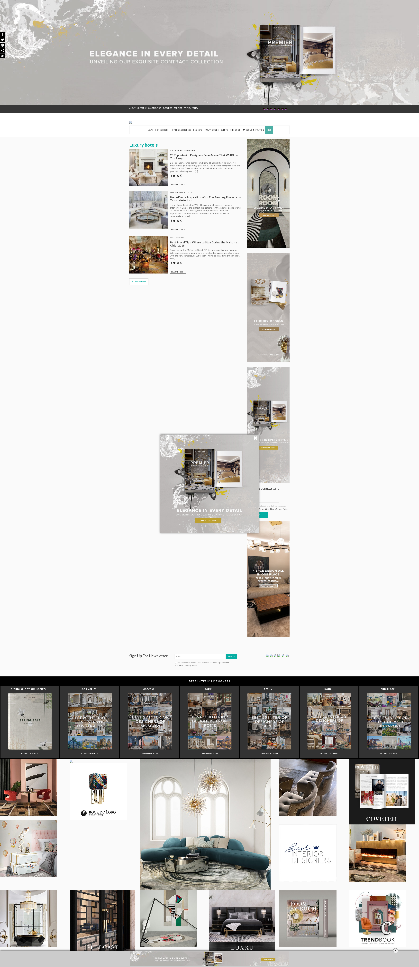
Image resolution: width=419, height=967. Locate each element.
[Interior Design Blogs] (130, 122)
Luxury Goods (211, 130)
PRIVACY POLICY (191, 108)
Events (224, 130)
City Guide (235, 130)
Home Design (161, 130)
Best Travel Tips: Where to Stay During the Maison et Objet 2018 (204, 244)
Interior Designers (181, 130)
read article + (178, 184)
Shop (268, 130)
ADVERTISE (141, 108)
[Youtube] (278, 655)
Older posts (139, 281)
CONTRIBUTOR (154, 108)
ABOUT (132, 108)
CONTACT (178, 108)
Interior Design (184, 193)
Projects (197, 130)
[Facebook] (267, 655)
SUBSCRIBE (167, 108)
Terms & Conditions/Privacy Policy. (273, 509)
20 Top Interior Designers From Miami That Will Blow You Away (204, 156)
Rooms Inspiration (255, 130)
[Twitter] (271, 655)
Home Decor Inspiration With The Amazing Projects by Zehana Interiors (205, 199)
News (150, 130)
